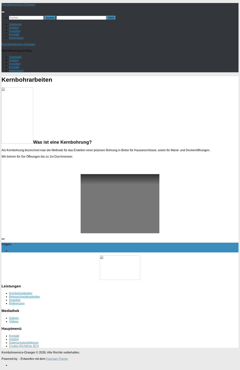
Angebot (14, 31)
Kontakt (14, 34)
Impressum (16, 37)
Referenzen (17, 303)
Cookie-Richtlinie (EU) (24, 346)
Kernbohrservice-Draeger (18, 4)
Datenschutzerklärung (23, 342)
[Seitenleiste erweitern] (3, 238)
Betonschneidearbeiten (24, 296)
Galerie (14, 318)
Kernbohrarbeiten (20, 293)
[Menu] (3, 12)
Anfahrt (14, 27)
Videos (13, 321)
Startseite (15, 24)
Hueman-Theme (57, 358)
